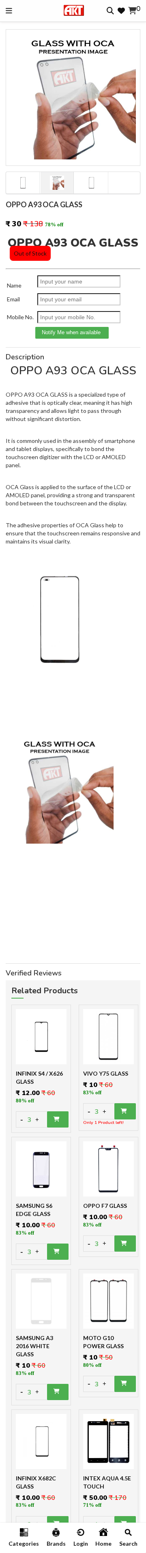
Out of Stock (30, 253)
